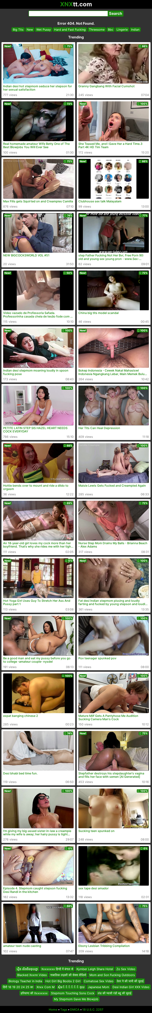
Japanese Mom (98, 987)
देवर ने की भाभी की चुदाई (130, 981)
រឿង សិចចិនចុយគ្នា (27, 969)
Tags (63, 1009)
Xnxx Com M (45, 987)
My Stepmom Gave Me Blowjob (76, 999)
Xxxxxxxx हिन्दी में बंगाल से (57, 969)
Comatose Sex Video (98, 981)
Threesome (97, 29)
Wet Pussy (43, 29)
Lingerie (122, 29)
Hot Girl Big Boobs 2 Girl (62, 981)
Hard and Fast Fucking (70, 29)
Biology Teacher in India (25, 981)
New (30, 29)
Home (53, 1009)
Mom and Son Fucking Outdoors (112, 975)
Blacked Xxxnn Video (32, 975)
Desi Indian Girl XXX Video (131, 987)
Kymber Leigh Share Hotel (95, 969)
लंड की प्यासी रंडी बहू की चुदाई (114, 993)
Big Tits (18, 29)
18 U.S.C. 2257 (92, 1009)
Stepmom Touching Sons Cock (72, 993)
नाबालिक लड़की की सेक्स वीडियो (68, 975)
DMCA (75, 1009)
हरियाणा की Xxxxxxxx (34, 993)
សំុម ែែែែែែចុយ (71, 987)
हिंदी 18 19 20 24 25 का (18, 987)
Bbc (110, 29)
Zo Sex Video (125, 969)
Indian (135, 29)
